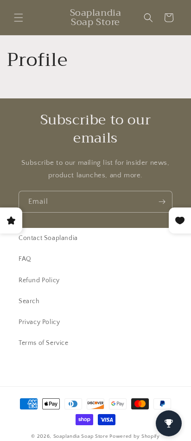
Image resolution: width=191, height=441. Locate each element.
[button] (18, 17)
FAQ (25, 259)
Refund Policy (39, 280)
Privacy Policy (39, 322)
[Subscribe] (162, 202)
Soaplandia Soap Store (80, 436)
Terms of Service (44, 343)
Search (29, 301)
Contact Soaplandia (48, 238)
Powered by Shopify (134, 436)
